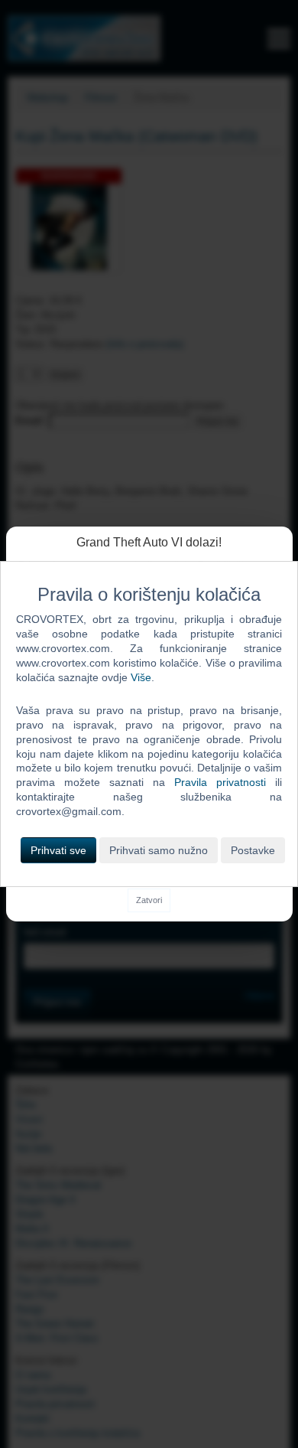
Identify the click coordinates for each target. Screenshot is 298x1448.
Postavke (253, 850)
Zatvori (149, 900)
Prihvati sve (58, 850)
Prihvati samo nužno (158, 850)
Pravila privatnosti (220, 782)
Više (141, 677)
